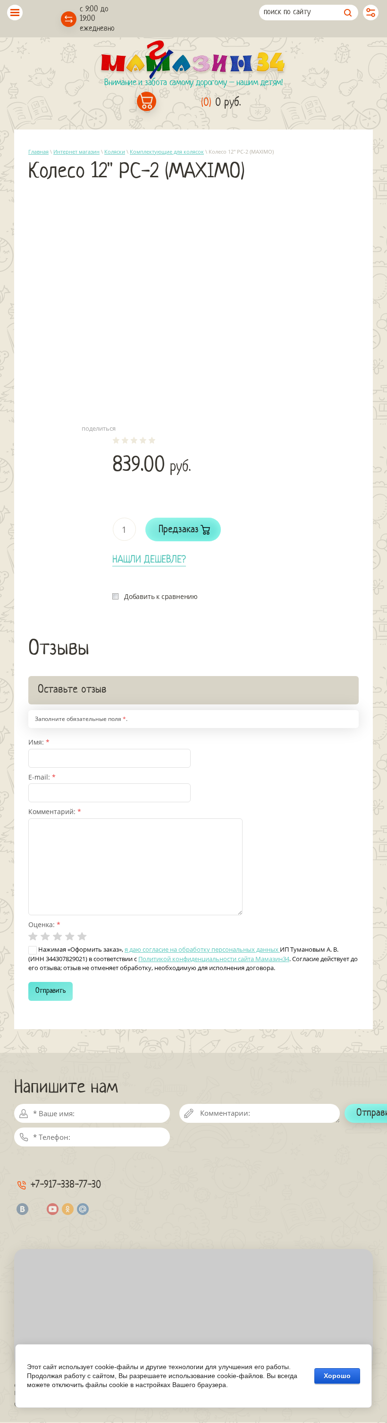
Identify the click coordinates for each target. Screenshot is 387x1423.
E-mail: (42, 776)
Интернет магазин (76, 151)
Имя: (39, 742)
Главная (38, 151)
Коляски (114, 151)
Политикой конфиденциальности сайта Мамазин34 (213, 958)
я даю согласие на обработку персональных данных (202, 949)
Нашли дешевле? (149, 560)
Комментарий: (54, 811)
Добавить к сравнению (161, 596)
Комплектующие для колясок (167, 151)
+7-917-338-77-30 (66, 1185)
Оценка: (44, 924)
